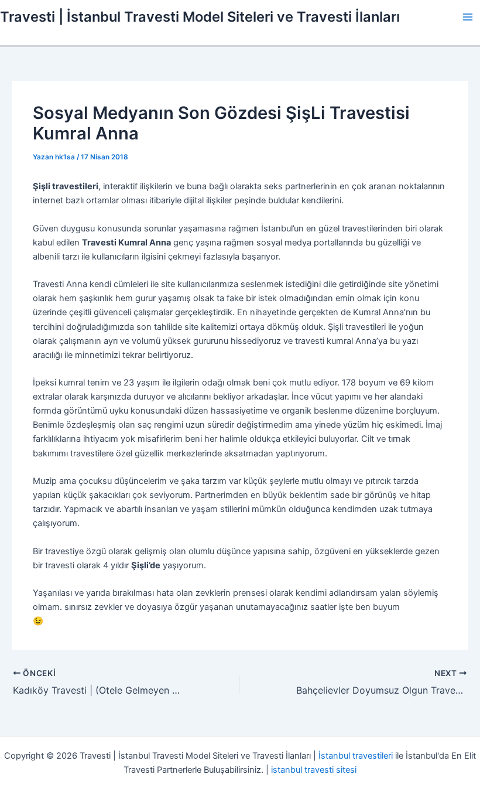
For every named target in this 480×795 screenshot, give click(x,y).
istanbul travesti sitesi (313, 770)
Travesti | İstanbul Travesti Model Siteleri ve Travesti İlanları (200, 16)
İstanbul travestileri (355, 755)
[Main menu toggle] (467, 17)
